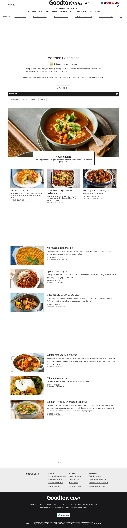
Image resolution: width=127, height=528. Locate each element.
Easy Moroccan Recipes (95, 77)
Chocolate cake (74, 479)
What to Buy (81, 11)
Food (72, 11)
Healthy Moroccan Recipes (58, 77)
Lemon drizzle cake (75, 476)
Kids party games (54, 486)
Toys (90, 11)
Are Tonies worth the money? (83, 17)
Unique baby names (20, 17)
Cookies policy (45, 508)
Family (41, 11)
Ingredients (14, 99)
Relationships (51, 11)
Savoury (24, 99)
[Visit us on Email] (116, 3)
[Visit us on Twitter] (105, 3)
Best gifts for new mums (61, 17)
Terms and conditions (77, 504)
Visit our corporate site (87, 522)
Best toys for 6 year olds (106, 17)
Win (121, 17)
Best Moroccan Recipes (40, 77)
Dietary (42, 99)
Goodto (58, 64)
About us (33, 504)
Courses (33, 99)
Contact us (63, 504)
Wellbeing (63, 11)
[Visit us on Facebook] (102, 3)
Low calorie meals (75, 486)
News (34, 11)
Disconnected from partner (97, 486)
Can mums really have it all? (98, 483)
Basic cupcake (73, 483)
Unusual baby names (55, 479)
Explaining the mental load (98, 479)
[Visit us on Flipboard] (113, 3)
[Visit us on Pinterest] (110, 3)
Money (97, 11)
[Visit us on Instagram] (107, 3)
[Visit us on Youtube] (118, 3)
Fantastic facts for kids (55, 483)
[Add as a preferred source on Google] (63, 515)
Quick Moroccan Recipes (77, 77)
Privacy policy (91, 504)
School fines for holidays (40, 17)
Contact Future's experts (47, 504)
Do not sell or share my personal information (69, 508)
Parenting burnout (95, 476)
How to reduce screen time (57, 476)
